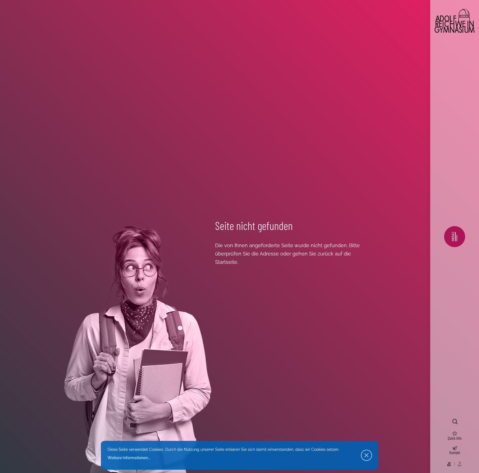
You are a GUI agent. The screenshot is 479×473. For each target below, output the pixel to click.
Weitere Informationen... (129, 458)
